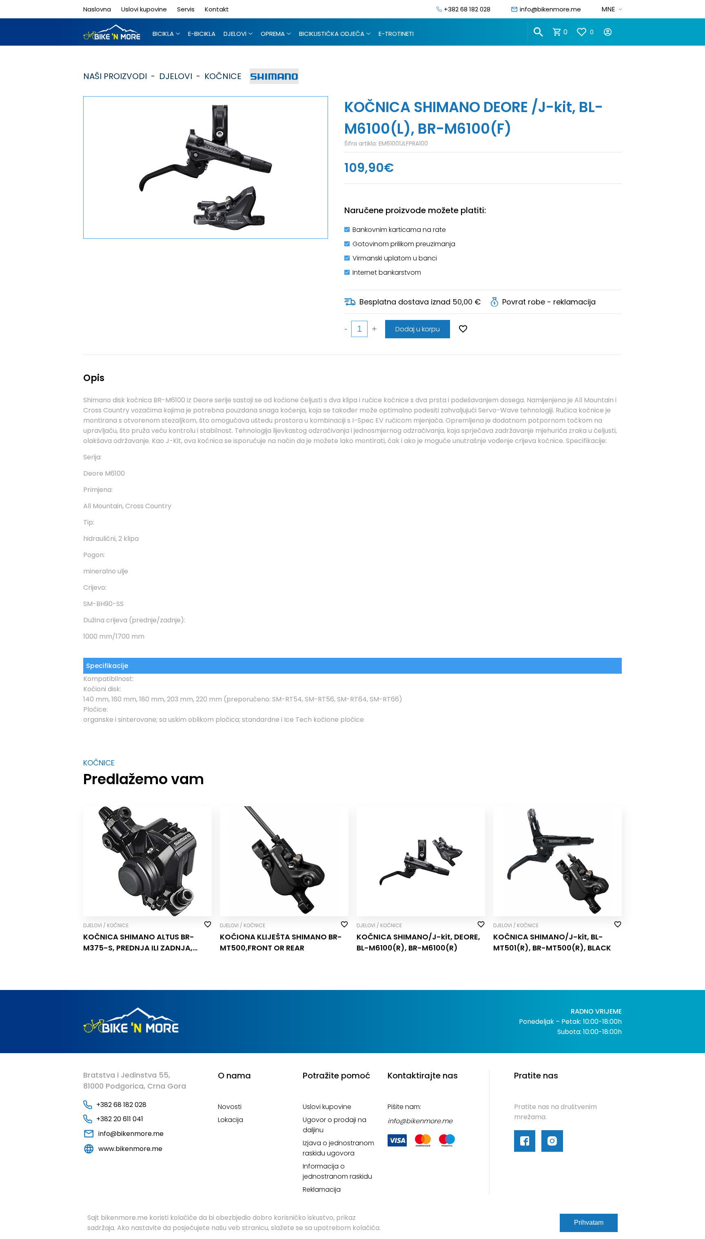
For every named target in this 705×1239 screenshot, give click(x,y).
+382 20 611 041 (119, 1119)
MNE (608, 9)
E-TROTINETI (396, 33)
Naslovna (97, 9)
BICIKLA (163, 33)
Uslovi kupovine (144, 9)
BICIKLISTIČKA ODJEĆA (331, 33)
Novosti (230, 1106)
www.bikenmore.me (130, 1148)
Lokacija (230, 1119)
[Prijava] (612, 32)
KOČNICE (221, 76)
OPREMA (273, 33)
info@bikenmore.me (550, 9)
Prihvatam (588, 1222)
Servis (186, 9)
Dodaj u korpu (417, 329)
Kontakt (217, 9)
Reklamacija (322, 1189)
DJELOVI (235, 33)
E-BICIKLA (201, 33)
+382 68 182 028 (467, 9)
